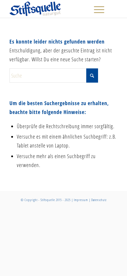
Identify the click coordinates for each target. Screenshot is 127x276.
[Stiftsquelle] (52, 9)
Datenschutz (99, 200)
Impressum (81, 200)
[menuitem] (96, 9)
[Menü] (96, 9)
